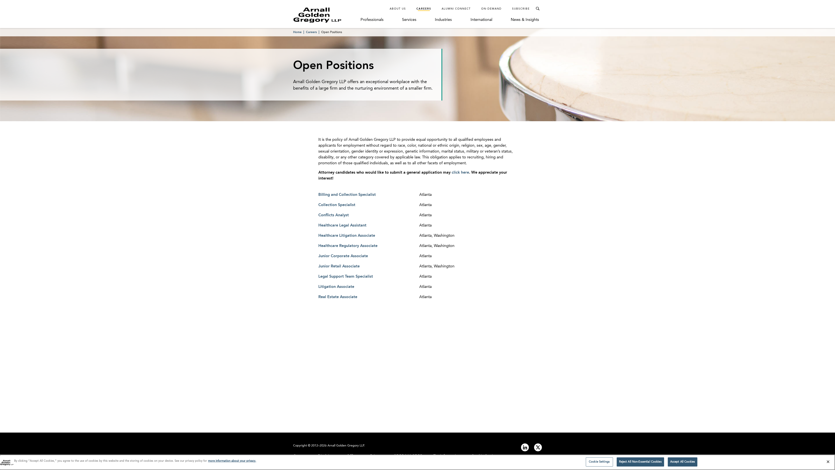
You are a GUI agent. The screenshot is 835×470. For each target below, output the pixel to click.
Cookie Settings (599, 461)
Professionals (372, 20)
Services (409, 20)
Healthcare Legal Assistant (342, 225)
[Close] (828, 462)
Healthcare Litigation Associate (346, 236)
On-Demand (491, 9)
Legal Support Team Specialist (345, 277)
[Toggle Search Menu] (537, 8)
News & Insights (525, 20)
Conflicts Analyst (333, 215)
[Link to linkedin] (525, 447)
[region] (417, 462)
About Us (398, 9)
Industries (443, 20)
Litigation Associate (336, 287)
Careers (423, 9)
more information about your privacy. (232, 461)
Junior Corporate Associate (343, 256)
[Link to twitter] (538, 447)
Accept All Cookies (682, 461)
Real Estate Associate (337, 297)
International (481, 20)
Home (297, 32)
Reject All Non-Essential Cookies (640, 461)
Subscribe (521, 9)
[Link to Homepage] (325, 15)
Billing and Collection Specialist (347, 195)
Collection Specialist (336, 205)
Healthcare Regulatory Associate (347, 246)
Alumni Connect (456, 9)
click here (460, 173)
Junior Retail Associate (339, 266)
